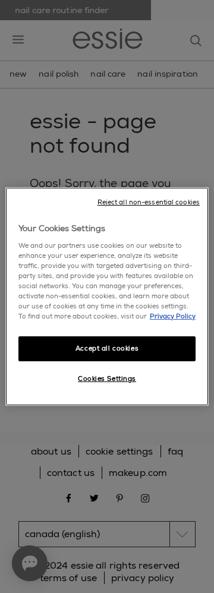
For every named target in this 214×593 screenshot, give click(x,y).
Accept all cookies (107, 348)
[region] (107, 296)
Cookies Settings (107, 378)
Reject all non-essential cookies (148, 202)
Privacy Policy (173, 316)
